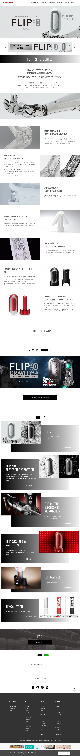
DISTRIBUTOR (12, 708)
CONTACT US (58, 734)
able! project (28, 719)
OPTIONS (27, 710)
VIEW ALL (42, 710)
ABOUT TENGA (35, 3)
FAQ (56, 729)
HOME (10, 695)
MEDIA (42, 734)
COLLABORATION (28, 717)
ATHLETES (42, 721)
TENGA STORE (58, 714)
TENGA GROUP (58, 712)
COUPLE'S (27, 712)
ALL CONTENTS (43, 725)
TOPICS (67, 3)
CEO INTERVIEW (13, 712)
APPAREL (27, 721)
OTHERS (27, 732)
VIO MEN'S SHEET (28, 726)
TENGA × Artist (58, 721)
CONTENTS (60, 3)
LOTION (27, 708)
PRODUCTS (44, 3)
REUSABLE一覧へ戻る (40, 664)
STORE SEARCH (43, 708)
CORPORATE (12, 706)
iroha (57, 719)
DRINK (27, 730)
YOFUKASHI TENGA (44, 719)
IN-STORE (42, 706)
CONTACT (73, 3)
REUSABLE (22, 695)
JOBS (11, 710)
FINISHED (57, 706)
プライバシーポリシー (28, 753)
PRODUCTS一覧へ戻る (40, 678)
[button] (75, 47)
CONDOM (27, 728)
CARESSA (57, 723)
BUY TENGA (52, 3)
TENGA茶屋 (43, 723)
